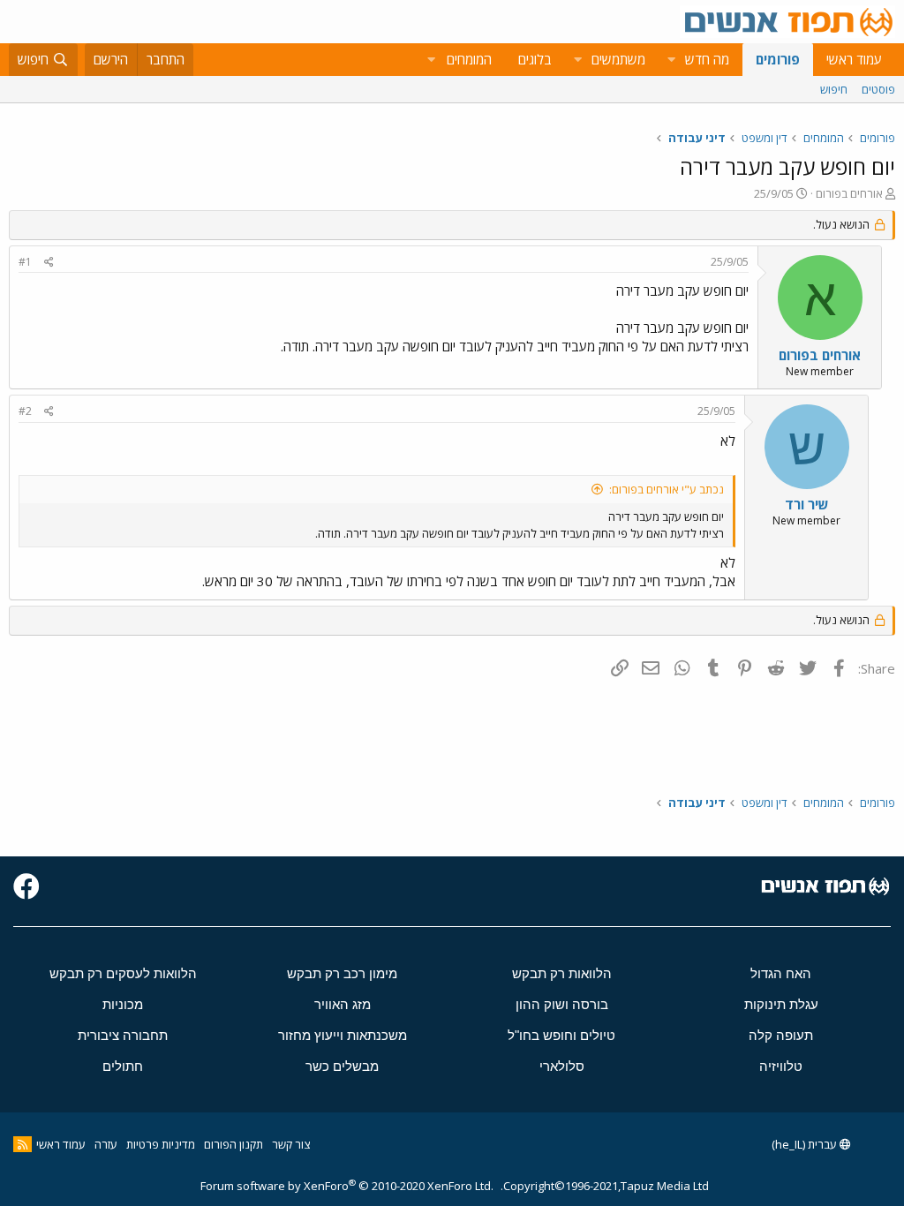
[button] (671, 59)
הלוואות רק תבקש (562, 973)
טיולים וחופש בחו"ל (561, 1035)
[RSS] (22, 1144)
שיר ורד (807, 504)
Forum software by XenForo (346, 1186)
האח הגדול (780, 973)
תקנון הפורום (233, 1144)
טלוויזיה (780, 1066)
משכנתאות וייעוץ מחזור (342, 1035)
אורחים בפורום (849, 193)
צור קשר (291, 1144)
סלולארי (561, 1066)
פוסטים (878, 89)
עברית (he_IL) (806, 1144)
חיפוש (834, 89)
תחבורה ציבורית (123, 1035)
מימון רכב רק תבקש (342, 973)
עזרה (105, 1144)
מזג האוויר (342, 1004)
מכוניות (122, 1004)
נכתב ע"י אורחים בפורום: (666, 489)
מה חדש (707, 59)
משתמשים (618, 59)
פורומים (778, 59)
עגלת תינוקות (781, 1004)
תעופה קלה (781, 1035)
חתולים (122, 1066)
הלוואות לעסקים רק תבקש (123, 973)
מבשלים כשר (342, 1066)
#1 (25, 261)
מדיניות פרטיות (160, 1144)
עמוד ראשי (854, 59)
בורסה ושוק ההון (562, 1004)
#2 (25, 410)
